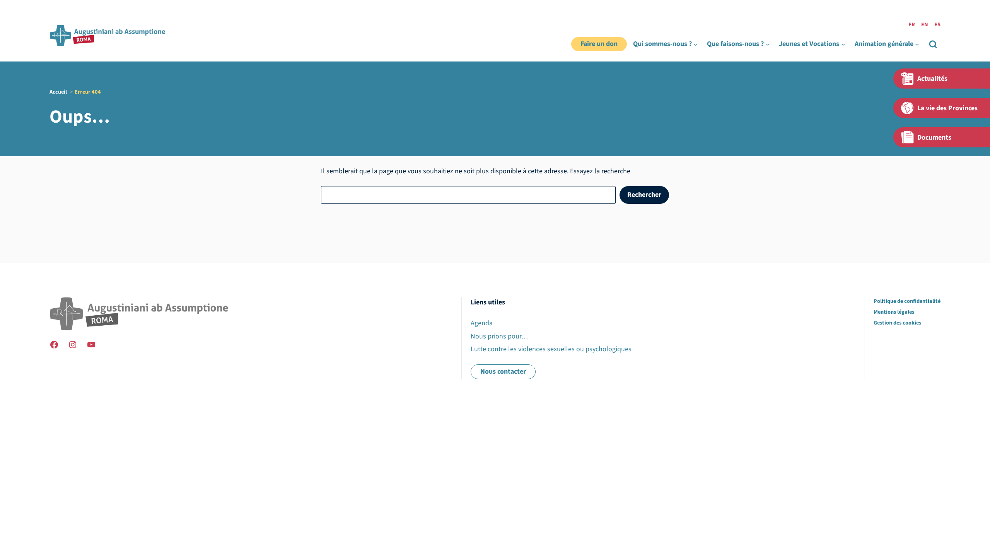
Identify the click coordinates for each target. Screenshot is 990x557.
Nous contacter (503, 371)
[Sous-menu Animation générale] (917, 44)
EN (924, 25)
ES (937, 25)
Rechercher (644, 195)
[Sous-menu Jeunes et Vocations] (843, 44)
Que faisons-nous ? (735, 44)
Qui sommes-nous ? (662, 44)
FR (911, 25)
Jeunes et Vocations (809, 44)
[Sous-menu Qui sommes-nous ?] (695, 44)
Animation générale (884, 44)
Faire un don (599, 44)
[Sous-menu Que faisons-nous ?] (768, 44)
